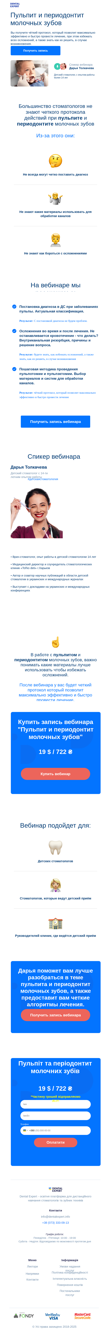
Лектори (32, 1266)
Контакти (32, 1279)
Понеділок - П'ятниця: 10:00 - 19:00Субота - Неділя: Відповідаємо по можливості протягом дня (54, 1238)
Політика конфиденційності (70, 1272)
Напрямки (32, 1273)
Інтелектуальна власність (70, 1278)
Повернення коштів (70, 1284)
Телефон (24, 1124)
